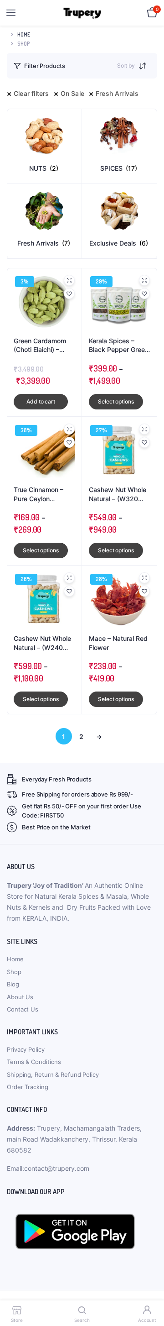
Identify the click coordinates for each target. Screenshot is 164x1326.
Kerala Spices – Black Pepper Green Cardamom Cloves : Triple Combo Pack (119, 345)
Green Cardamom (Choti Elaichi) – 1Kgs (40, 345)
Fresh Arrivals (117, 93)
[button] (69, 293)
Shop (14, 971)
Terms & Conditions (34, 1061)
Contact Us (22, 1009)
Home (23, 34)
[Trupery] (82, 13)
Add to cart (40, 401)
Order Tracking (27, 1086)
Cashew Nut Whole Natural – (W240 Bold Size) (42, 643)
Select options (116, 401)
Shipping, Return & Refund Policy (53, 1074)
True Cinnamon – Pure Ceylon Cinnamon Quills (38, 494)
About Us (20, 997)
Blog (13, 984)
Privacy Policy (26, 1049)
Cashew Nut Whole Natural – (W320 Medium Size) (117, 494)
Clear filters (31, 93)
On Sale (72, 93)
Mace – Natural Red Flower (118, 642)
